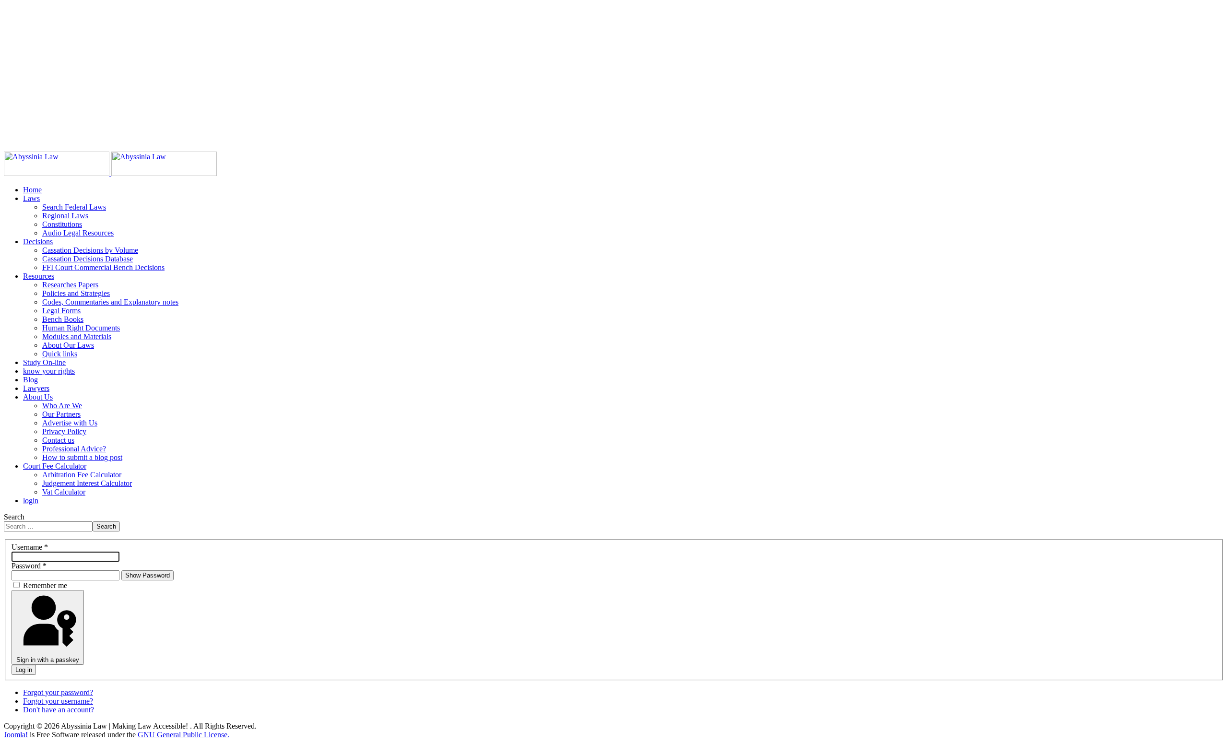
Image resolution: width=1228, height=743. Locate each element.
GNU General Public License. (183, 735)
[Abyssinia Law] (110, 173)
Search (14, 517)
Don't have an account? (58, 710)
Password (29, 566)
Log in (23, 669)
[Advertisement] (291, 71)
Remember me (45, 585)
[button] (31, 198)
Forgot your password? (58, 692)
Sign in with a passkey (47, 659)
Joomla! (16, 735)
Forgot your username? (58, 701)
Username (30, 547)
